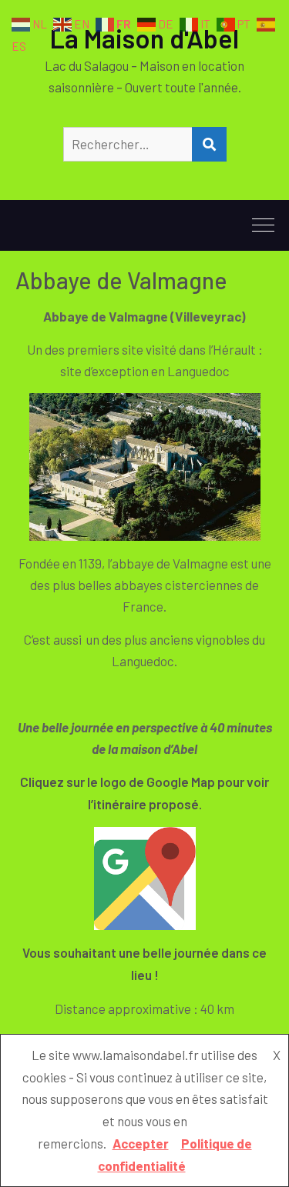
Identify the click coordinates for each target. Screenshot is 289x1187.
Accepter (141, 1143)
